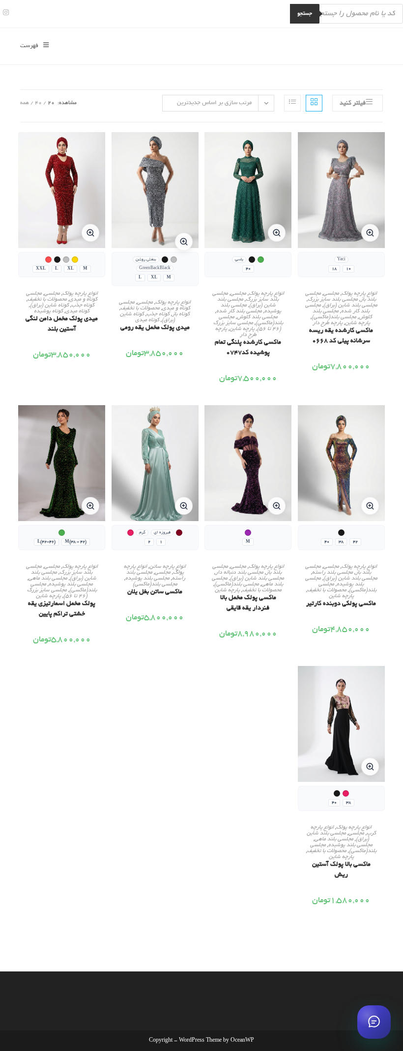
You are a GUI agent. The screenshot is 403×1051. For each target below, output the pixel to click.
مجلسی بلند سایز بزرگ (333, 300)
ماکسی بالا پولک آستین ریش (341, 870)
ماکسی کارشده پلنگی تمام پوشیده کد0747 (248, 348)
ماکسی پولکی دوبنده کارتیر (341, 604)
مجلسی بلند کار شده (239, 311)
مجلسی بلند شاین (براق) (350, 305)
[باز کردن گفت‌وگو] (374, 1022)
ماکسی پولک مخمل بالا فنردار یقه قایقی (248, 603)
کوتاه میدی (147, 320)
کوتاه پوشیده (48, 311)
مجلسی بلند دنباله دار (239, 573)
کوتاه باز (181, 314)
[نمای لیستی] (292, 103)
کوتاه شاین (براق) (49, 305)
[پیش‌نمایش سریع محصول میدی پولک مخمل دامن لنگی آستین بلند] (23, 149)
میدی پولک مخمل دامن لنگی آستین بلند (62, 324)
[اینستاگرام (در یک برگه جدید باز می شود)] (4, 14)
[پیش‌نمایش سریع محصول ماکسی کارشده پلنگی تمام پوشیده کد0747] (209, 149)
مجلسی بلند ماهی (48, 578)
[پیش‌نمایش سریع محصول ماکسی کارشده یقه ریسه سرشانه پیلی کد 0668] (303, 149)
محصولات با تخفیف (140, 308)
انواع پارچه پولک (359, 294)
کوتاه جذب (158, 314)
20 (51, 103)
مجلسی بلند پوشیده (147, 578)
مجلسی (331, 294)
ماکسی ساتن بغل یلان (154, 592)
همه (24, 103)
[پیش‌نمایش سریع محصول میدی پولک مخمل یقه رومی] (116, 149)
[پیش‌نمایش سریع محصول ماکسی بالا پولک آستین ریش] (303, 683)
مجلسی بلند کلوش (257, 317)
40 (38, 103)
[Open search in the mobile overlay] (346, 14)
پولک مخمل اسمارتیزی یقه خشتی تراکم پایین (61, 609)
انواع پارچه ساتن (167, 567)
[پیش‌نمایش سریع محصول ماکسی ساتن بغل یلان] (116, 422)
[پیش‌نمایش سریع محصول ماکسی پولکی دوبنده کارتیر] (303, 422)
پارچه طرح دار (328, 323)
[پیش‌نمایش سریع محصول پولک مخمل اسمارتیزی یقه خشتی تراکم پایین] (23, 422)
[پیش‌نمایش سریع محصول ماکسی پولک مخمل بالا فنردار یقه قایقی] (209, 422)
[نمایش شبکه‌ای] (314, 103)
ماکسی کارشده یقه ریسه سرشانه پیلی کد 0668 (341, 336)
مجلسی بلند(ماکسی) (334, 317)
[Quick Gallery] (370, 233)
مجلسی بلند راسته (332, 573)
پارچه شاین (357, 323)
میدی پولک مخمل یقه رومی (155, 328)
